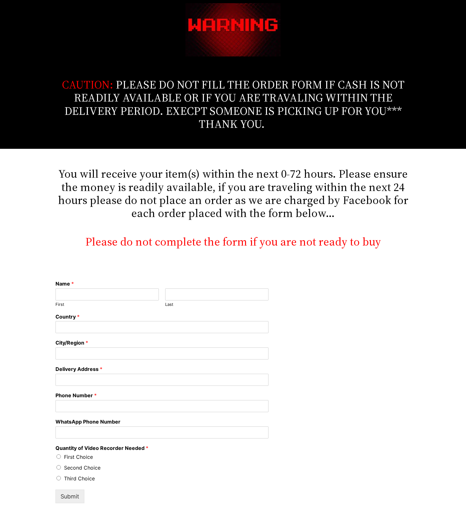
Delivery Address (78, 369)
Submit (70, 496)
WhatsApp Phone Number (87, 421)
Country (67, 316)
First (59, 304)
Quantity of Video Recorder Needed (101, 448)
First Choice (78, 457)
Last (169, 304)
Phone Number (76, 395)
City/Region (71, 342)
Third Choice (79, 478)
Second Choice (82, 468)
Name (64, 283)
